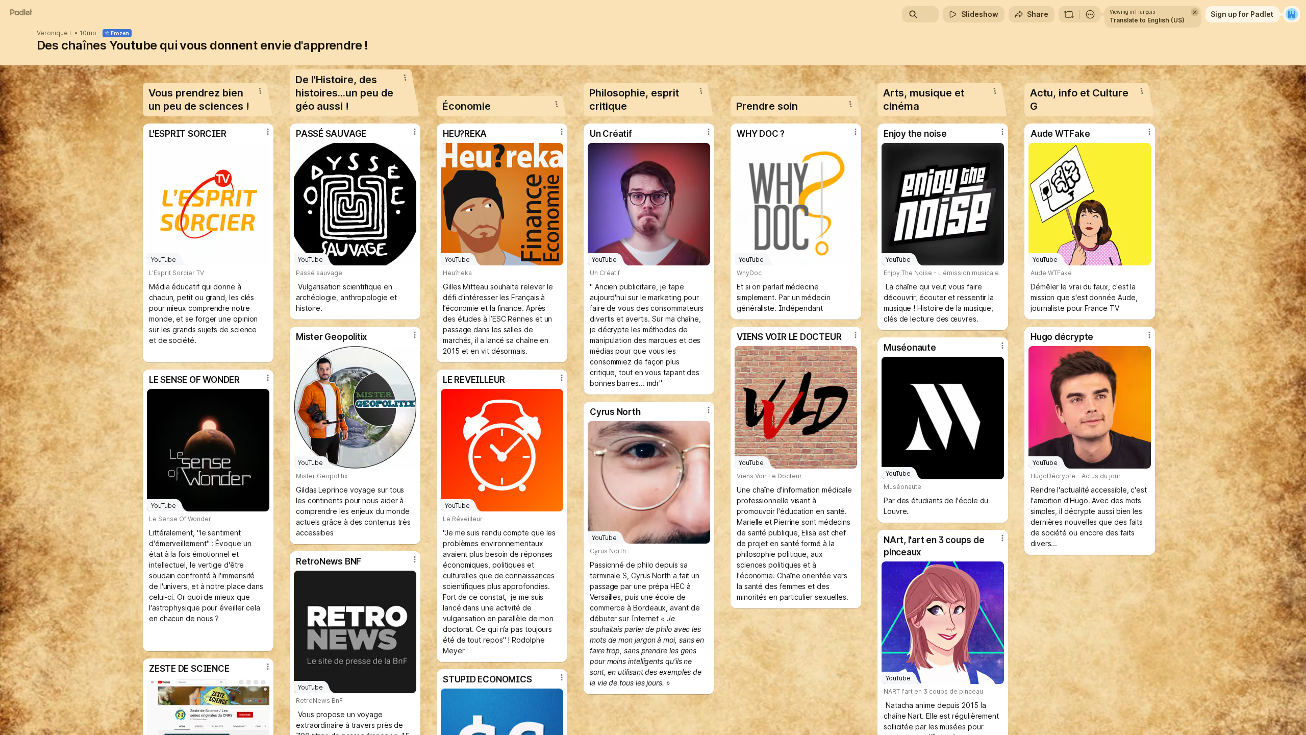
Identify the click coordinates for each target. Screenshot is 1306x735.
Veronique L (55, 33)
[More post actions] (267, 131)
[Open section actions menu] (260, 91)
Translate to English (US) (1147, 20)
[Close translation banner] (1195, 12)
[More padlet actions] (1090, 14)
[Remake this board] (1069, 14)
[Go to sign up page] (1292, 14)
